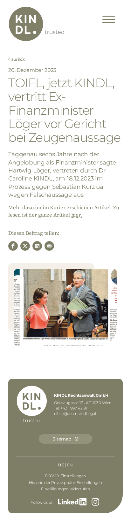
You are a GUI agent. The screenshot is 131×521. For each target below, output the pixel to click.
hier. (76, 214)
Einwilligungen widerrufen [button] (65, 489)
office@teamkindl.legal (75, 413)
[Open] (108, 19)
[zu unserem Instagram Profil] (95, 502)
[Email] (49, 246)
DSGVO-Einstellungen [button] (65, 475)
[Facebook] (13, 246)
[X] (25, 246)
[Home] (37, 24)
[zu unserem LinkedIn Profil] (72, 502)
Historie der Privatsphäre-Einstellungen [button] (65, 482)
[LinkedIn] (37, 246)
